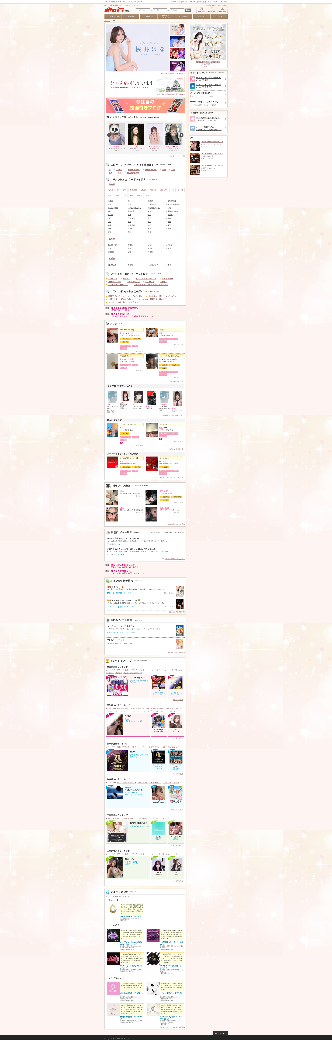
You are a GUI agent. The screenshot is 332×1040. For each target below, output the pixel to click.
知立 (149, 222)
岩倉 (149, 211)
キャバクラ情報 (109, 1)
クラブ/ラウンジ (133, 282)
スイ (176, 872)
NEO (132, 752)
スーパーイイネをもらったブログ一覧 (170, 477)
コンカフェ (149, 282)
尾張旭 (170, 215)
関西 (209, 2)
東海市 (139, 195)
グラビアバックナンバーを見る (174, 73)
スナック (163, 282)
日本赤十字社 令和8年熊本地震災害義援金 (170, 94)
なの (158, 801)
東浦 (169, 225)
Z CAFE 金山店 (137, 678)
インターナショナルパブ (118, 285)
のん (122, 491)
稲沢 (109, 211)
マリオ (159, 872)
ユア (176, 729)
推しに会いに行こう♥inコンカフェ (162, 296)
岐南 (149, 245)
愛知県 (112, 184)
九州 (220, 2)
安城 (124, 195)
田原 (149, 232)
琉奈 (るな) (164, 508)
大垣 (109, 249)
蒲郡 (129, 232)
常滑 (149, 229)
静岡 (199, 2)
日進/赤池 (131, 218)
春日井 (180, 190)
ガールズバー (167, 279)
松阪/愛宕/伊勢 (133, 173)
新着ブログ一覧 (178, 381)
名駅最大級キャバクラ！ (125, 309)
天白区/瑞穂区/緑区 (134, 208)
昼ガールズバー (114, 282)
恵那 (129, 252)
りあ (122, 508)
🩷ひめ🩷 (164, 491)
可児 (120, 173)
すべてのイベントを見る (176, 652)
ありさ (128, 716)
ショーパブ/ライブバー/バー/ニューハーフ (151, 285)
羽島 (129, 249)
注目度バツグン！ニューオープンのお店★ (125, 296)
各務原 (170, 245)
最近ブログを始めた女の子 (174, 415)
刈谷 (131, 195)
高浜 (169, 222)
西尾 (109, 225)
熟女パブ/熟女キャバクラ (146, 279)
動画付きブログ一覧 (177, 449)
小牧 (173, 170)
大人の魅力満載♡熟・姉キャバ (154, 299)
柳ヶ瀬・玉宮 (112, 245)
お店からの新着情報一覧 (176, 612)
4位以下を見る (178, 700)
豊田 (110, 195)
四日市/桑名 (112, 265)
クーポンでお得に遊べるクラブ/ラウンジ (124, 302)
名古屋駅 (133, 190)
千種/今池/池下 (134, 170)
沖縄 (225, 2)
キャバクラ (112, 279)
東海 (204, 2)
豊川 (109, 232)
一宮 (172, 190)
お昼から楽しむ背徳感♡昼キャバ (122, 299)
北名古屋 (131, 211)
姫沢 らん (129, 859)
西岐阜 (130, 245)
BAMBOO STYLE (138, 823)
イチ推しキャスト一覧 (177, 156)
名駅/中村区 (172, 201)
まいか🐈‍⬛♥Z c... (158, 729)
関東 (195, 2)
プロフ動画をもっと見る (176, 524)
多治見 (150, 249)
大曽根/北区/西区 (173, 204)
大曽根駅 (153, 190)
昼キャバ (126, 279)
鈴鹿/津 (130, 265)
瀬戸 (109, 218)
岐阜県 (112, 239)
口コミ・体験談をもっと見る (175, 559)
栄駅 (124, 190)
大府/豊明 (131, 225)
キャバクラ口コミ (124, 1)
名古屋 (110, 190)
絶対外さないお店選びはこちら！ (124, 566)
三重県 (112, 258)
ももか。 (129, 787)
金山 (109, 204)
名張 (169, 265)
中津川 (150, 252)
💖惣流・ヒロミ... (176, 801)
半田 (149, 225)
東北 (179, 2)
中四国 (215, 2)
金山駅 (143, 190)
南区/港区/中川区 (154, 208)
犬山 (149, 215)
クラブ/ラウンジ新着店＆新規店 (174, 1027)
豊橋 (110, 173)
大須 (164, 170)
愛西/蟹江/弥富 (173, 211)
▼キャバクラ (111, 670)
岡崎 (117, 195)
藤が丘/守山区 (151, 170)
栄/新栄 (119, 170)
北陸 (190, 2)
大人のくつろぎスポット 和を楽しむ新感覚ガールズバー (134, 315)
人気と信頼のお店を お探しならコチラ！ (127, 572)
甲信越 (184, 2)
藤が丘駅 (163, 190)
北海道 (173, 2)
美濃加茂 (111, 252)
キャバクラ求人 (138, 1)
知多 (109, 229)
